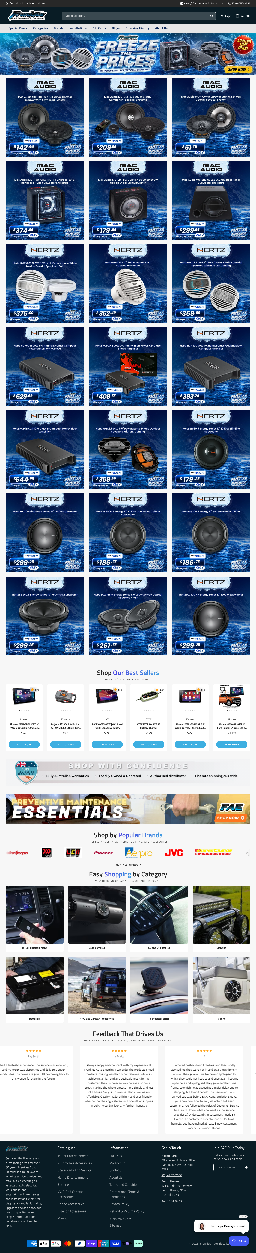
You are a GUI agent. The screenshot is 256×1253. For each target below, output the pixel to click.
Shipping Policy (120, 1218)
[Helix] (101, 853)
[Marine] (222, 990)
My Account (118, 1163)
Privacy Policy (119, 1204)
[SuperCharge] (52, 853)
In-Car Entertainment (73, 1155)
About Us (116, 1177)
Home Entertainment (73, 1177)
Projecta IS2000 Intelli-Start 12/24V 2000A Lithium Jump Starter (65, 717)
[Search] (212, 16)
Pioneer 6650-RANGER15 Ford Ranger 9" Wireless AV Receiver (231, 717)
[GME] (194, 853)
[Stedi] (151, 853)
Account (225, 16)
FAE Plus (115, 1155)
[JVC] (11, 853)
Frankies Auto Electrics (214, 1243)
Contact (115, 1170)
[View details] (17, 1148)
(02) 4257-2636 (241, 3)
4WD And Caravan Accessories (71, 1194)
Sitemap (115, 1225)
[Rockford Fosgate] (236, 853)
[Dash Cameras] (97, 919)
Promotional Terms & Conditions (124, 1194)
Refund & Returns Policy (126, 1211)
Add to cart (65, 744)
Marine (62, 1218)
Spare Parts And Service (74, 1170)
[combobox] (135, 16)
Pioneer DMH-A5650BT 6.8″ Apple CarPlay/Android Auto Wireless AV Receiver (190, 717)
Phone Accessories (71, 1204)
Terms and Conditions (124, 1184)
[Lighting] (222, 919)
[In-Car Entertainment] (35, 919)
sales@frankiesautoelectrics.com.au (204, 3)
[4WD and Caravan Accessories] (97, 990)
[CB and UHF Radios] (159, 919)
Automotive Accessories (75, 1163)
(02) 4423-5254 (172, 1200)
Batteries (64, 1184)
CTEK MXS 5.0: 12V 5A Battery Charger (148, 717)
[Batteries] (35, 990)
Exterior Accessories (72, 1211)
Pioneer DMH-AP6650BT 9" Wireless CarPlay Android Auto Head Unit (24, 717)
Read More (24, 744)
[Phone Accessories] (159, 990)
